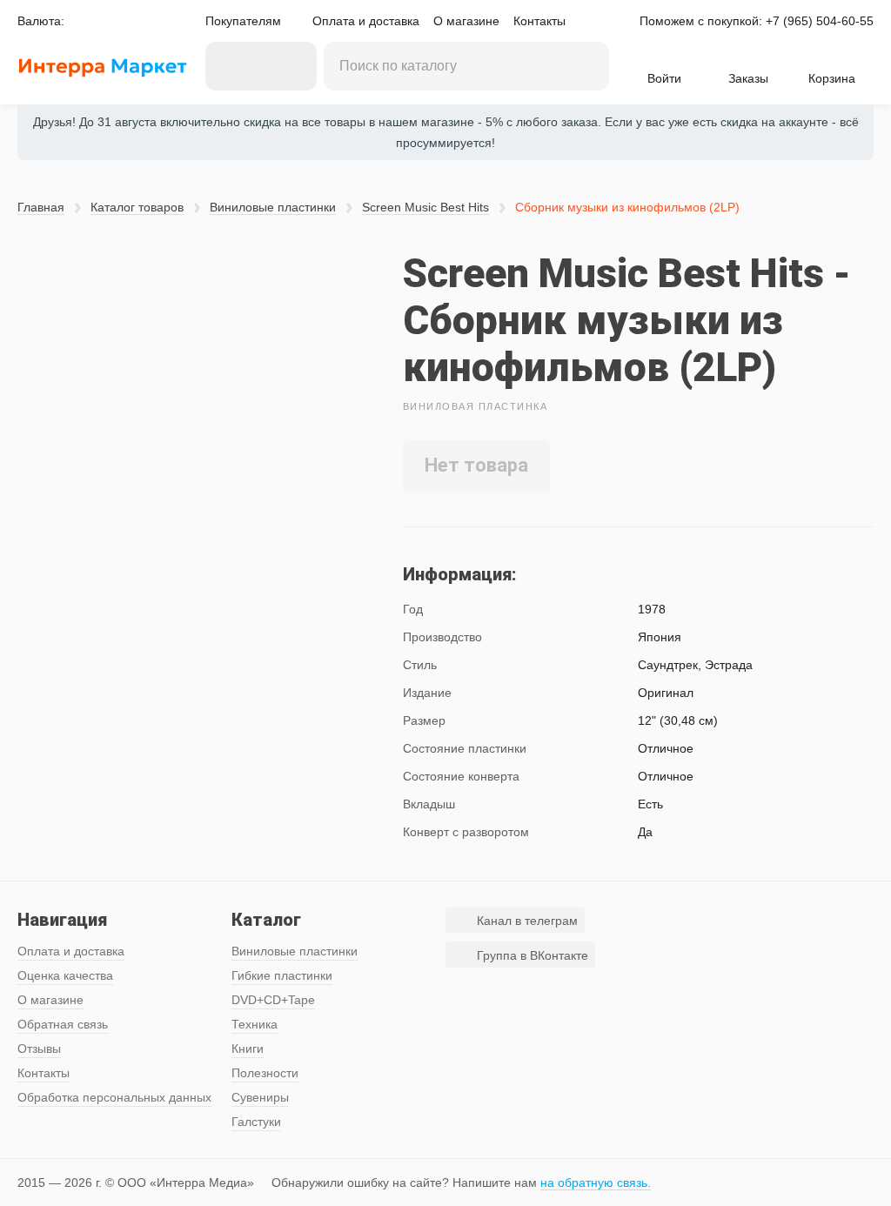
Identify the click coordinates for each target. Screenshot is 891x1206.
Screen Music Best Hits (425, 207)
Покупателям (243, 21)
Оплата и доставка (365, 21)
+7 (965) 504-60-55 (820, 21)
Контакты (539, 21)
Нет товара (476, 465)
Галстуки (256, 1122)
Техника (254, 1024)
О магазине (466, 21)
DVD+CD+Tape (273, 1000)
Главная (40, 207)
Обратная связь (62, 1024)
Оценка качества (65, 975)
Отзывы (39, 1048)
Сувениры (260, 1097)
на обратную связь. (595, 1182)
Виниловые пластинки (273, 207)
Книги (247, 1048)
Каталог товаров (137, 207)
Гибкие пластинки (281, 975)
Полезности (264, 1073)
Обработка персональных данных (114, 1097)
